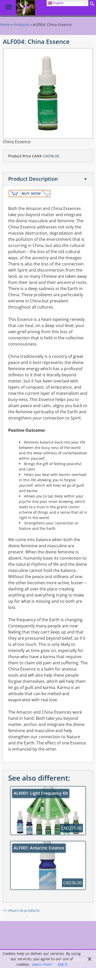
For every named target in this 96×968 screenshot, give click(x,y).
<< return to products (21, 910)
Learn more (42, 964)
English (58, 3)
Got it (62, 964)
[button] (92, 5)
